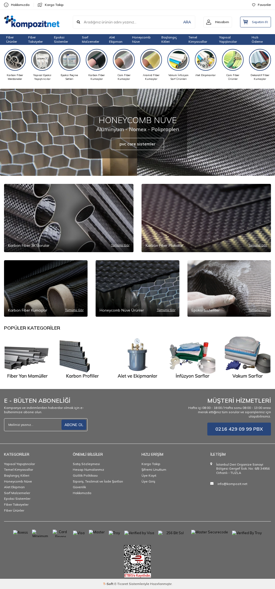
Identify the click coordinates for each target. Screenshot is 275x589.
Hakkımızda (20, 5)
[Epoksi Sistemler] (137, 358)
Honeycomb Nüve (141, 39)
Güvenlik (79, 487)
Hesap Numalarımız (88, 469)
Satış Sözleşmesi (86, 464)
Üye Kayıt (149, 475)
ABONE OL (73, 424)
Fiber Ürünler (11, 39)
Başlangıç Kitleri (169, 39)
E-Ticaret (121, 584)
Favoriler (264, 5)
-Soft (108, 584)
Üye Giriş (148, 481)
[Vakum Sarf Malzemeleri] (247, 358)
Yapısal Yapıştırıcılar (19, 464)
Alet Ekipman (115, 39)
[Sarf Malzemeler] (192, 358)
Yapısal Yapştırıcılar (228, 39)
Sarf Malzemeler (90, 39)
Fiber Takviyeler (35, 39)
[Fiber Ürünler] (27, 358)
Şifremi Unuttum (154, 469)
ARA (187, 22)
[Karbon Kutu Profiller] (82, 358)
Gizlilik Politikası (85, 475)
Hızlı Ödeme (257, 39)
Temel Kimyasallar (198, 39)
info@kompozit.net (232, 484)
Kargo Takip (54, 5)
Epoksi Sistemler (61, 39)
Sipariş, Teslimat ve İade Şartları (98, 481)
